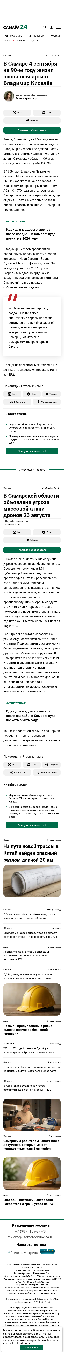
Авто (5, 947)
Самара (7, 56)
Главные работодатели (32, 130)
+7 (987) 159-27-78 (30, 1231)
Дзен (49, 112)
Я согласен (32, 1347)
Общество (8, 928)
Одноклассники (49, 401)
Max (19, 112)
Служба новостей (16, 521)
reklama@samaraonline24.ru (30, 1237)
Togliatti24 (10, 626)
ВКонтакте (19, 401)
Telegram (34, 120)
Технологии (9, 1043)
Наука (6, 840)
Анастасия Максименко (31, 95)
